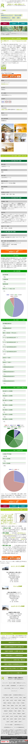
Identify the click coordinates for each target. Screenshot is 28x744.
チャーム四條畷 (17, 586)
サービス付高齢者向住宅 (19, 727)
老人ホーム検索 (12, 682)
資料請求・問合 (5, 741)
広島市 (12, 721)
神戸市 (19, 719)
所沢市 (14, 713)
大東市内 (23, 539)
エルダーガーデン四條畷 (17, 606)
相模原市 (6, 710)
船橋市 (19, 710)
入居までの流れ (7, 688)
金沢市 (8, 721)
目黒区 (23, 705)
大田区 (20, 697)
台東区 (14, 702)
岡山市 (23, 719)
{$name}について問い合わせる (11, 76)
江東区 (7, 700)
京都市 (15, 719)
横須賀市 (11, 710)
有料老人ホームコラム (21, 682)
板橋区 (11, 697)
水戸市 (3, 716)
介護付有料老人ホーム (18, 724)
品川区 (11, 700)
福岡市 (16, 721)
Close (26, 740)
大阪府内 (13, 537)
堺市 (8, 719)
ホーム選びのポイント (21, 685)
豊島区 (4, 705)
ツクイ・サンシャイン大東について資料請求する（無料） (14, 251)
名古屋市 (16, 716)
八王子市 (4, 708)
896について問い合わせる (11, 558)
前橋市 (23, 713)
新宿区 (19, 700)
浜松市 (24, 716)
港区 (20, 705)
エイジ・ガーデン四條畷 (17, 566)
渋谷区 (15, 700)
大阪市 (4, 719)
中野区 (8, 705)
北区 (4, 700)
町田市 (8, 708)
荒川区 (7, 697)
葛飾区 (24, 697)
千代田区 (22, 702)
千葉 (23, 710)
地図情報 (23, 23)
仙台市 (11, 716)
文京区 (16, 705)
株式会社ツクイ (4, 84)
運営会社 (22, 688)
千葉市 (15, 710)
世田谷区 (9, 702)
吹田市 (11, 719)
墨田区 (5, 702)
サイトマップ (14, 690)
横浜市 (16, 708)
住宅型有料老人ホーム (10, 534)
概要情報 (5, 23)
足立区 (3, 697)
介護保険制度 (13, 685)
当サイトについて (15, 688)
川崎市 (20, 708)
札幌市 (7, 716)
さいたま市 (5, 713)
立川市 (12, 708)
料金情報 (14, 23)
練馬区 (12, 705)
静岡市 (20, 716)
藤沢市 (24, 708)
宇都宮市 (19, 713)
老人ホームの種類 (5, 685)
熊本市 (20, 721)
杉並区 (23, 700)
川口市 (10, 713)
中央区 (18, 702)
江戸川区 (16, 697)
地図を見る (19, 109)
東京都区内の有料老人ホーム (19, 694)
